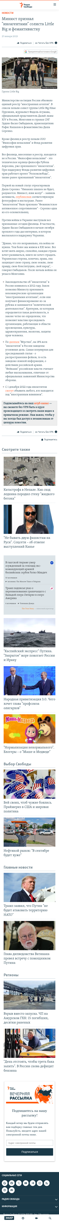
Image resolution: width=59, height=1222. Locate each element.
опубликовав (24, 197)
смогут (9, 391)
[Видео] (36, 1218)
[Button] (24, 43)
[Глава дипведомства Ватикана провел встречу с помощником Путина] (29, 935)
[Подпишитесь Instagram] (40, 1183)
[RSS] (47, 1183)
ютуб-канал (41, 403)
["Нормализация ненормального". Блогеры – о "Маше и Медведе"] (29, 728)
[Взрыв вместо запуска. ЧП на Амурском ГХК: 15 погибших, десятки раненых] (29, 995)
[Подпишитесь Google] (5, 1183)
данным (14, 342)
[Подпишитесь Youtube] (26, 1183)
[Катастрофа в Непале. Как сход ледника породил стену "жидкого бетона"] (29, 471)
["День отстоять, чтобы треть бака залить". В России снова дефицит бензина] (29, 1043)
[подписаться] (12, 1190)
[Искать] (50, 1218)
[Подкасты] (5, 1190)
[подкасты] (23, 1218)
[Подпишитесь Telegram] (33, 1183)
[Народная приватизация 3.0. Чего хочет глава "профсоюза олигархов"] (29, 680)
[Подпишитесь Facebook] (12, 1183)
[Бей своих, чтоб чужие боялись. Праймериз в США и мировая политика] (29, 784)
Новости (7, 13)
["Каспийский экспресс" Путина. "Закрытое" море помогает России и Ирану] (29, 632)
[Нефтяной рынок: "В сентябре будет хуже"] (29, 832)
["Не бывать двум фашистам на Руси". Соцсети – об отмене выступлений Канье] (29, 519)
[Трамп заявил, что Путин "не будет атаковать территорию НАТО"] (29, 887)
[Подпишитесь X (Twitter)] (19, 1183)
